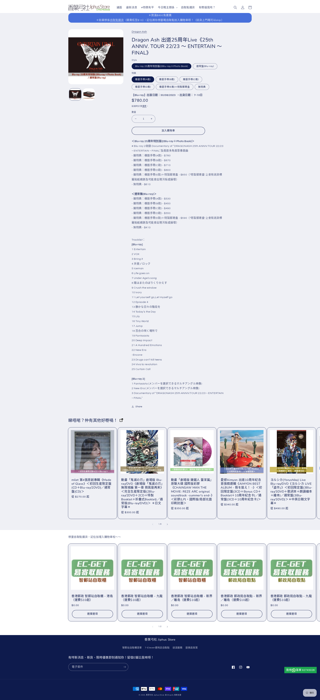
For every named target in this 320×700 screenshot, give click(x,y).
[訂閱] (124, 667)
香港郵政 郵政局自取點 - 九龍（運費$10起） (291, 598)
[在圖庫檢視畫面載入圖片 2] (89, 94)
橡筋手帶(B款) (167, 79)
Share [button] (139, 406)
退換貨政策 (192, 648)
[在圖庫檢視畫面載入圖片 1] (75, 94)
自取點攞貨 (117, 20)
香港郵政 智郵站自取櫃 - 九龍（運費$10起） (142, 598)
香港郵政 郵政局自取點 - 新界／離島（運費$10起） (241, 598)
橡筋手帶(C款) (191, 79)
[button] (167, 7)
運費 (144, 106)
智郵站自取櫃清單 (132, 648)
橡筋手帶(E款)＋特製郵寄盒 (174, 87)
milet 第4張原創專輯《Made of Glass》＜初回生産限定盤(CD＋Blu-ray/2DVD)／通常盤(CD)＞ (91, 486)
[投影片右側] (167, 524)
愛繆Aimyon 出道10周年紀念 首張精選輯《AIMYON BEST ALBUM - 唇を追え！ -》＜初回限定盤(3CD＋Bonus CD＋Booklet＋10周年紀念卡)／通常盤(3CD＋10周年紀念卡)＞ (241, 489)
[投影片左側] (152, 524)
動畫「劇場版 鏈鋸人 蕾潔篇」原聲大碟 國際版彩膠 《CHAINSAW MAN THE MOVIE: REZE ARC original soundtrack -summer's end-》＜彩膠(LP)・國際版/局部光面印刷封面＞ (191, 491)
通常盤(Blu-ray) (205, 66)
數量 (134, 112)
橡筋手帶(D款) (143, 87)
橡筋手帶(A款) (143, 79)
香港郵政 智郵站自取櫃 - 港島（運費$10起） (92, 598)
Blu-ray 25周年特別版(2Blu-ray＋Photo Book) (161, 66)
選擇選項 (92, 614)
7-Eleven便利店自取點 (157, 648)
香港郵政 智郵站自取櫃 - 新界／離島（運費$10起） (191, 598)
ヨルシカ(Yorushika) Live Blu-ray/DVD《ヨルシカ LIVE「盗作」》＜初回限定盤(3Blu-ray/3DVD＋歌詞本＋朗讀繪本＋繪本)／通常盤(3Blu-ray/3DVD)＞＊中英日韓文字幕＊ (291, 491)
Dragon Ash (139, 31)
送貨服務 (177, 648)
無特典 (202, 87)
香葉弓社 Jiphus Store (155, 695)
